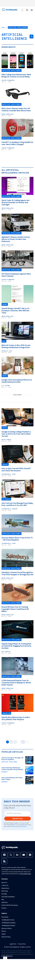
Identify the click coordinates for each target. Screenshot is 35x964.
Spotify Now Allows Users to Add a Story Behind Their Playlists (16, 718)
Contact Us (5, 885)
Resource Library (7, 928)
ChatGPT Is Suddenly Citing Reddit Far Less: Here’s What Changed (17, 143)
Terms (14, 826)
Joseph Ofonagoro (8, 80)
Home (3, 27)
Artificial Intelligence (9, 762)
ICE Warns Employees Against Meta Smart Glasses (16, 275)
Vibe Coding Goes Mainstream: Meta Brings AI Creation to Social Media (16, 76)
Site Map (4, 894)
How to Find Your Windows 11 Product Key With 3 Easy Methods (12, 768)
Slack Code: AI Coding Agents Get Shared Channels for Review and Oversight (15, 202)
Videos (4, 934)
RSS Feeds (5, 891)
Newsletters (5, 888)
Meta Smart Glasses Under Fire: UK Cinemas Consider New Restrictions (16, 109)
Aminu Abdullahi (8, 114)
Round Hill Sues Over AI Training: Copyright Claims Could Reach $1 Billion (15, 609)
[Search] (27, 10)
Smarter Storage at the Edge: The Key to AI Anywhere (12, 758)
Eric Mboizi (6, 651)
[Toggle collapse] (5, 958)
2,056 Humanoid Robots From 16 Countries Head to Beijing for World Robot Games (16, 682)
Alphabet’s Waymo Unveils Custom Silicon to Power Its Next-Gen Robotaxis (16, 239)
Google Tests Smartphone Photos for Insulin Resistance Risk (17, 381)
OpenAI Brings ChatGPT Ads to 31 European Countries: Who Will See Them (15, 310)
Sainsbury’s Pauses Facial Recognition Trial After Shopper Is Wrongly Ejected (17, 573)
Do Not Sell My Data (25, 874)
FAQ (3, 899)
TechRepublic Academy (10, 509)
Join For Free (17, 819)
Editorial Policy (6, 937)
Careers (4, 908)
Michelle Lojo (7, 351)
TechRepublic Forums (8, 920)
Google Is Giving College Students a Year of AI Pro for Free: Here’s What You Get (16, 434)
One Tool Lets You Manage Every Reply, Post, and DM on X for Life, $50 (17, 504)
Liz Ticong (6, 385)
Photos (4, 931)
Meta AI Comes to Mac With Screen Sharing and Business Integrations (16, 346)
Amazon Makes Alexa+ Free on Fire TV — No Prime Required (17, 539)
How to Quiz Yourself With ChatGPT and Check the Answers (16, 469)
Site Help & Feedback (8, 897)
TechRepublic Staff (9, 474)
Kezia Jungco (6, 439)
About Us (4, 882)
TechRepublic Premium (8, 925)
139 (23, 742)
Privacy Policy (22, 826)
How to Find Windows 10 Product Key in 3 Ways (12, 778)
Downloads (5, 917)
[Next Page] (27, 742)
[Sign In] (22, 10)
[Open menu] (31, 10)
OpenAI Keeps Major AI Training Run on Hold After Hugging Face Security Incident (16, 646)
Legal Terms (13, 944)
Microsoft (5, 772)
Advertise (4, 902)
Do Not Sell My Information (10, 905)
